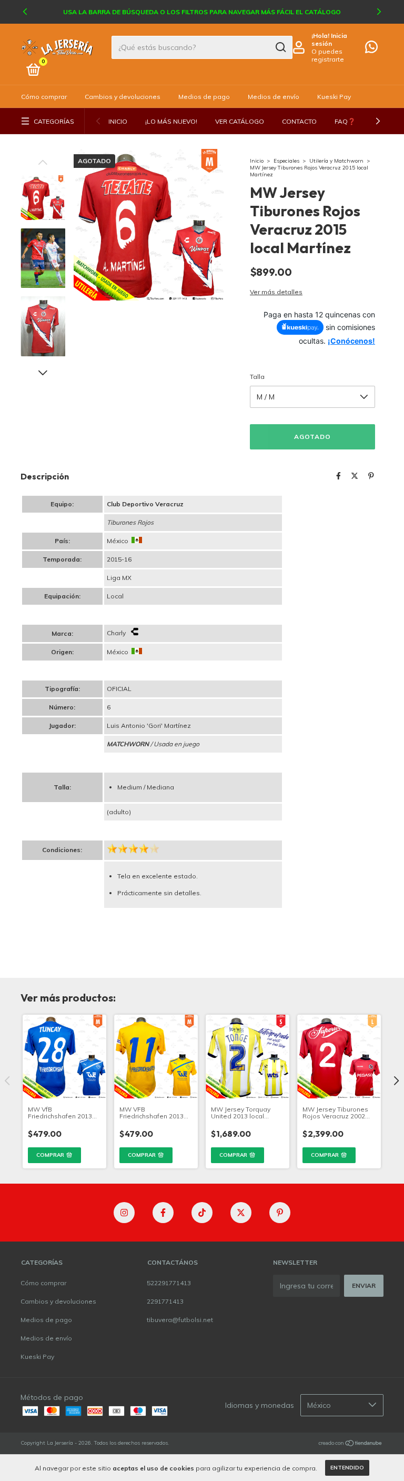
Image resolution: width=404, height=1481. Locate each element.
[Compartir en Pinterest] (371, 476)
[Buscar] (280, 47)
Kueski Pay (334, 97)
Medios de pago (204, 97)
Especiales (286, 160)
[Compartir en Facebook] (338, 476)
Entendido (347, 1467)
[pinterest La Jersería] (279, 1212)
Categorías (54, 121)
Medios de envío (273, 97)
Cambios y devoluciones (122, 97)
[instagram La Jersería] (124, 1212)
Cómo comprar (44, 97)
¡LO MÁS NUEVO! (171, 121)
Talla (257, 377)
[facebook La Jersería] (163, 1212)
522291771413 (169, 1283)
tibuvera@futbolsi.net (180, 1320)
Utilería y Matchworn (336, 160)
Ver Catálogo (239, 121)
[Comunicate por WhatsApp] (371, 49)
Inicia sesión (329, 39)
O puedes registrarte (327, 55)
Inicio (117, 121)
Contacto (299, 121)
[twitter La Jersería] (240, 1212)
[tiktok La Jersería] (202, 1212)
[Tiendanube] (350, 1444)
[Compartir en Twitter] (354, 476)
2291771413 (165, 1301)
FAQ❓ (345, 121)
